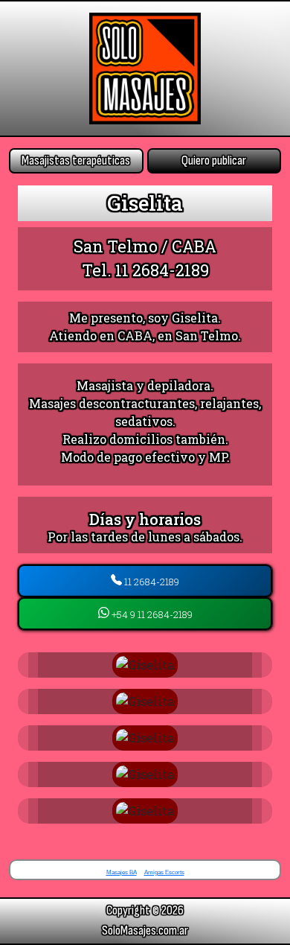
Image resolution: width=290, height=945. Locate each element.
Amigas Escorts (164, 872)
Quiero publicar (213, 160)
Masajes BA (121, 872)
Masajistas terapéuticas (76, 160)
